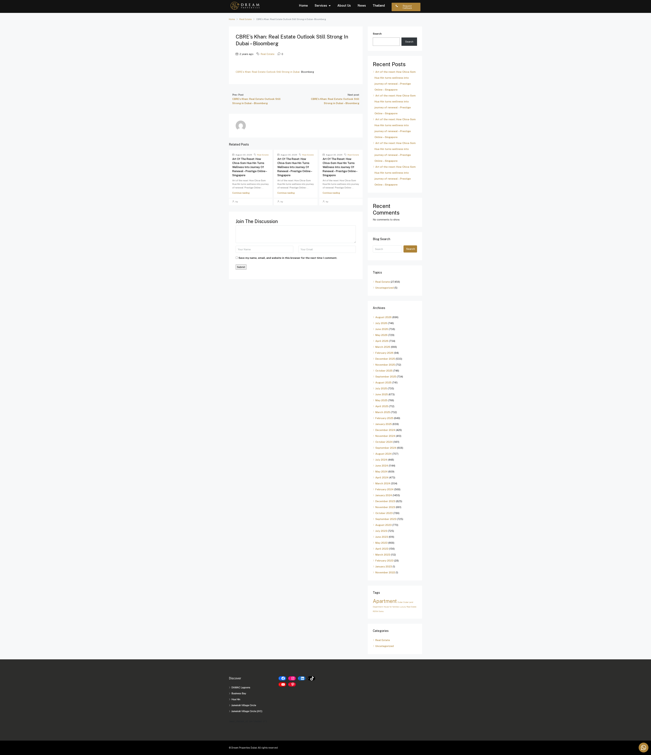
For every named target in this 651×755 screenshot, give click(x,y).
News (362, 5)
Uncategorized (384, 287)
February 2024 (384, 489)
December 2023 (385, 501)
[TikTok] (311, 678)
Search (377, 33)
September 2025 (385, 376)
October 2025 (383, 370)
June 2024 (381, 465)
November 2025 (385, 364)
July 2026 (381, 323)
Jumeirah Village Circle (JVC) (246, 711)
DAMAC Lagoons (240, 687)
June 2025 (381, 394)
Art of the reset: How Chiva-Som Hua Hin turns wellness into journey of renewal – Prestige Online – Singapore (249, 167)
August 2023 (383, 525)
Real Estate (245, 19)
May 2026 (381, 335)
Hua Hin (235, 699)
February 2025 (384, 418)
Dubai (400, 602)
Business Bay (238, 693)
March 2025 (382, 412)
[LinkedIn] (301, 678)
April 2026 (381, 341)
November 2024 (385, 435)
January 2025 (383, 424)
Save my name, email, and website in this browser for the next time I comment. (288, 257)
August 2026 (383, 317)
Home (303, 5)
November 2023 (385, 507)
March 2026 (382, 346)
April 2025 (381, 406)
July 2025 (381, 388)
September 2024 (385, 447)
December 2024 (385, 430)
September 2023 (385, 519)
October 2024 (384, 441)
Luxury (403, 607)
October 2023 (384, 513)
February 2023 (384, 560)
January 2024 (383, 495)
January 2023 (383, 566)
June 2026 (381, 329)
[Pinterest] (292, 684)
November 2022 (385, 572)
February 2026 (384, 352)
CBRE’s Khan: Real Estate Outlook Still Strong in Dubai (268, 71)
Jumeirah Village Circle (243, 705)
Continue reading (241, 193)
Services (321, 5)
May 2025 (381, 400)
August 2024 (383, 453)
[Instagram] (292, 678)
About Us (344, 5)
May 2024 (381, 471)
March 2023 (382, 554)
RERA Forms (378, 611)
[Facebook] (282, 678)
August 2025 (383, 382)
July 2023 (381, 530)
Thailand (379, 5)
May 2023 (381, 542)
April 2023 (381, 548)
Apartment (385, 601)
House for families (391, 607)
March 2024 (382, 483)
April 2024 (381, 477)
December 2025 (385, 358)
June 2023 (381, 536)
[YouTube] (282, 684)
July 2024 (381, 459)
